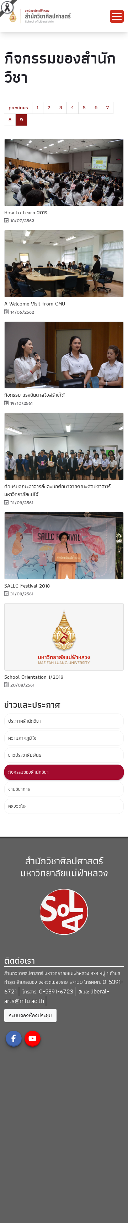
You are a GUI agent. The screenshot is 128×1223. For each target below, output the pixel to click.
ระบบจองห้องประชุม (30, 1015)
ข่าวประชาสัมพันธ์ (24, 755)
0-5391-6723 (56, 991)
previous (18, 107)
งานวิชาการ (19, 789)
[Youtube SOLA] (33, 1039)
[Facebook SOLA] (14, 1039)
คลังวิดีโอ (17, 806)
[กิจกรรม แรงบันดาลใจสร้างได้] (64, 355)
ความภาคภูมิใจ (22, 738)
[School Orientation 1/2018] (64, 637)
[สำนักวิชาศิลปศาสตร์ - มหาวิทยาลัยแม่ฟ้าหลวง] (57, 16)
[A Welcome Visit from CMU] (64, 263)
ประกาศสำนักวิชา (24, 721)
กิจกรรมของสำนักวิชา (28, 772)
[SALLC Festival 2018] (64, 545)
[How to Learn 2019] (64, 172)
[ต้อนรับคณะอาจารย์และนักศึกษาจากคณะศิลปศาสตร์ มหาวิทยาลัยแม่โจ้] (64, 446)
